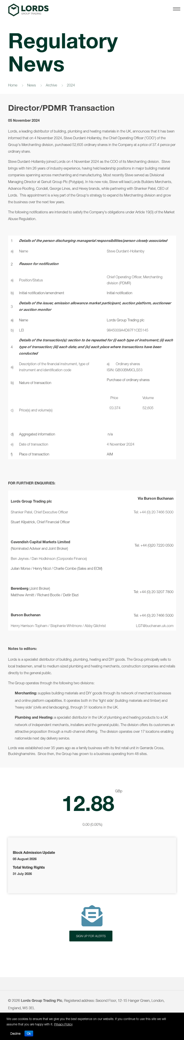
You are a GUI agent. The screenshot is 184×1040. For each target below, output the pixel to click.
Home (12, 85)
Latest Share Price (92, 807)
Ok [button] (29, 1033)
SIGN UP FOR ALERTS (91, 936)
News (31, 85)
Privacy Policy (63, 1024)
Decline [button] (15, 1033)
